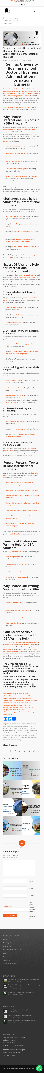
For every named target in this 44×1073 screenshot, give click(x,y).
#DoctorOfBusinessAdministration (26, 731)
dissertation (7, 649)
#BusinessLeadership (10, 726)
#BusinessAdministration (28, 724)
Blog (18, 20)
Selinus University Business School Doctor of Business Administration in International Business (22, 52)
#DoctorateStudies (9, 731)
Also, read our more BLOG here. (19, 676)
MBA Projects (19, 1068)
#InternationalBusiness (10, 735)
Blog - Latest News (10, 18)
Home (13, 20)
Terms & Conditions (9, 963)
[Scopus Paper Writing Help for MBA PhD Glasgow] (31, 825)
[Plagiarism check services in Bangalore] (31, 770)
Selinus (5, 141)
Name (31, 881)
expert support (16, 552)
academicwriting (16, 740)
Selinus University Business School (22, 645)
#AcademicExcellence (13, 724)
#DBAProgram (7, 728)
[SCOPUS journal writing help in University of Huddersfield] (12, 825)
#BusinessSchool (22, 726)
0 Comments (16, 60)
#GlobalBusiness (8, 733)
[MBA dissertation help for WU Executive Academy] (31, 789)
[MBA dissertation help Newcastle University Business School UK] (12, 807)
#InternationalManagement (26, 735)
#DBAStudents (17, 728)
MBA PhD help (7, 946)
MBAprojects (7, 943)
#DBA (30, 726)
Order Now (6, 960)
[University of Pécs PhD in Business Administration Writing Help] (12, 789)
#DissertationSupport (29, 728)
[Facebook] (35, 1070)
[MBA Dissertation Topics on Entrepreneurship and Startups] (12, 770)
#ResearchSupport (9, 737)
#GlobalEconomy (20, 733)
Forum (5, 953)
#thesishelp (7, 740)
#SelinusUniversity (21, 737)
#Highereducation (31, 733)
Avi (30, 60)
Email (31, 888)
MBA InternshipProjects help (12, 950)
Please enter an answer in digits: (32, 908)
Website (31, 895)
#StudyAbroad (31, 737)
